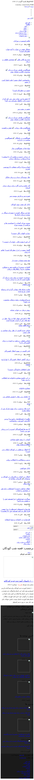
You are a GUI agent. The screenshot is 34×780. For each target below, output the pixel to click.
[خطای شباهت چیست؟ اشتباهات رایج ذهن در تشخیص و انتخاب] (29, 485)
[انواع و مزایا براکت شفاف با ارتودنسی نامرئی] (29, 164)
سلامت (28, 24)
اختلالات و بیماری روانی (23, 444)
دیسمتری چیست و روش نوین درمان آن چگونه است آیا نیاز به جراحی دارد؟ (16, 278)
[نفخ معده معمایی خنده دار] (29, 257)
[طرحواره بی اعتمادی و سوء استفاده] (29, 516)
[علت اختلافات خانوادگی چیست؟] (29, 366)
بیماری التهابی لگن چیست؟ (20, 233)
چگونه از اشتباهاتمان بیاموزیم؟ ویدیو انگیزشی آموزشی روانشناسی (17, 420)
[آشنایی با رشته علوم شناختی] (29, 436)
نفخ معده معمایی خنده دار (21, 260)
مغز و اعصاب (26, 284)
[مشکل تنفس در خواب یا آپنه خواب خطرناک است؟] (29, 46)
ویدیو (28, 403)
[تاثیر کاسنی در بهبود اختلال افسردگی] (29, 348)
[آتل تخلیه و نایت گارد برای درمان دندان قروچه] (29, 182)
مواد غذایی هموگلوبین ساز (21, 148)
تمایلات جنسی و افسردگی (22, 696)
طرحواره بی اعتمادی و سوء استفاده (17, 519)
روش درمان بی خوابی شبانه (20, 310)
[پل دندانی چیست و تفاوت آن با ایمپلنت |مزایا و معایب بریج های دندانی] (29, 153)
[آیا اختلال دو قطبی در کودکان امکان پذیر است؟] (29, 446)
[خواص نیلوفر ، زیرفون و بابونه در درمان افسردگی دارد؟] (29, 337)
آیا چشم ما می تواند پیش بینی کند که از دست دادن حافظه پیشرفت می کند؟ (16, 100)
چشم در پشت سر (23, 109)
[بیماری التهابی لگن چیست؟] (29, 230)
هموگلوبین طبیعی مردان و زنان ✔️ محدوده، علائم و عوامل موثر (18, 71)
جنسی (28, 776)
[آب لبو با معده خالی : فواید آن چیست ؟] (29, 238)
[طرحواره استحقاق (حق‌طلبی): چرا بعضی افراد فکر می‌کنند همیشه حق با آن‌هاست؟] (29, 506)
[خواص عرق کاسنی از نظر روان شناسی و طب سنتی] (29, 327)
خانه (29, 552)
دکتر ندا (20, 584)
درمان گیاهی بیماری (24, 325)
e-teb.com (23, 758)
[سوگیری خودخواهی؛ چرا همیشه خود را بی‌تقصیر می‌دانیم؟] (29, 495)
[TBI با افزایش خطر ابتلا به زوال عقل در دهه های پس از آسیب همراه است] (29, 315)
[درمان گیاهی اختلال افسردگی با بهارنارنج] (29, 356)
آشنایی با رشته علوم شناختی (20, 439)
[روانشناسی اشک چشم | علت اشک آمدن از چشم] (29, 77)
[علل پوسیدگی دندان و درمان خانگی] (29, 174)
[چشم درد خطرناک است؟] (29, 87)
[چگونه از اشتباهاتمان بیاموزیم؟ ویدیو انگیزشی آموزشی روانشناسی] (29, 415)
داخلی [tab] (25, 29)
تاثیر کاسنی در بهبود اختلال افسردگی (17, 351)
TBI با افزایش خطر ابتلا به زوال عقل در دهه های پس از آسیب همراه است (16, 319)
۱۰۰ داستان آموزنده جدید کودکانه (18, 581)
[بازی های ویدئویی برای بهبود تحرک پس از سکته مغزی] (29, 405)
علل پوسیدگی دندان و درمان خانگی (17, 177)
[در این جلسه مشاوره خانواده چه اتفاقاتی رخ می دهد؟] (29, 374)
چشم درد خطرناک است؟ (21, 90)
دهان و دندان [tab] (23, 31)
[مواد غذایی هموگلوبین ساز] (29, 145)
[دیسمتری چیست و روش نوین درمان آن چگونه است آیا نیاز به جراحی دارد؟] (29, 274)
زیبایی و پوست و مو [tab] (21, 33)
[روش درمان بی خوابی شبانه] (29, 307)
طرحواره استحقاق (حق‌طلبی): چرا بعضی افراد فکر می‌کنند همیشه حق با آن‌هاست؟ (15, 510)
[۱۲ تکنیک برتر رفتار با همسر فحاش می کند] (29, 393)
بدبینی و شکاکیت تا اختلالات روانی (18, 460)
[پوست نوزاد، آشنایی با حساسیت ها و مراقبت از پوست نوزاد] (29, 220)
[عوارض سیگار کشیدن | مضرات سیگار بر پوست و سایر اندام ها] (29, 209)
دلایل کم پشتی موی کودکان (20, 204)
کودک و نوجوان (25, 773)
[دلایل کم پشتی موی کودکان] (29, 201)
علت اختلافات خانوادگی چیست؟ (19, 369)
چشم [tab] (25, 28)
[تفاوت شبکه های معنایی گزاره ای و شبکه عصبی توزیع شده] (29, 286)
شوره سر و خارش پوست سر (20, 196)
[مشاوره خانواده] (29, 385)
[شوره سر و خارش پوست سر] (29, 193)
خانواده (28, 364)
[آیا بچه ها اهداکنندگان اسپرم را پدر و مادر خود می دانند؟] (29, 426)
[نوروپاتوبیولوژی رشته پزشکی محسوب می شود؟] (29, 296)
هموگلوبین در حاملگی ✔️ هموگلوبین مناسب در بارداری (17, 139)
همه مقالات (26, 763)
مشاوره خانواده (24, 388)
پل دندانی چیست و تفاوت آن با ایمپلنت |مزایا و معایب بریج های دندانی (16, 158)
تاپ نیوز (27, 23)
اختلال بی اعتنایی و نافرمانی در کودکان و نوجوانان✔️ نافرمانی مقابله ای (15, 478)
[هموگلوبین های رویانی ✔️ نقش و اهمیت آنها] (29, 124)
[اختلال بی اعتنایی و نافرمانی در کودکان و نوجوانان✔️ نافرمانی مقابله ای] (29, 473)
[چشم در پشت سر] (29, 106)
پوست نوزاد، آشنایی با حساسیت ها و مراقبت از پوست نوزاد (17, 224)
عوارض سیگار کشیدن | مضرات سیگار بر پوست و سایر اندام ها (16, 214)
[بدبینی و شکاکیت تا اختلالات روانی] (29, 456)
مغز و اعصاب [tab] (23, 36)
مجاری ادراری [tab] (23, 34)
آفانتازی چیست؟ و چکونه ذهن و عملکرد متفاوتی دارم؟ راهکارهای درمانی (16, 268)
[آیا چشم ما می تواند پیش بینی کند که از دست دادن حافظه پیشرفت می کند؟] (29, 95)
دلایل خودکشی (25, 468)
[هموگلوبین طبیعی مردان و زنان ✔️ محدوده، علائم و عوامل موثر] (29, 66)
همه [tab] (25, 26)
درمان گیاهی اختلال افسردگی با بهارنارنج (15, 359)
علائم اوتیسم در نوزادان (21, 41)
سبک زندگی (26, 484)
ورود (32, 6)
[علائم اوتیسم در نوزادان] (29, 37)
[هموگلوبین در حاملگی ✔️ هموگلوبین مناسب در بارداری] (29, 135)
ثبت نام (27, 6)
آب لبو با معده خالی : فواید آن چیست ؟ (16, 242)
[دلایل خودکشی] (29, 465)
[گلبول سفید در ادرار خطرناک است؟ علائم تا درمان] (29, 247)
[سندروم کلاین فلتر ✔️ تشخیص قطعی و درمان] (29, 56)
